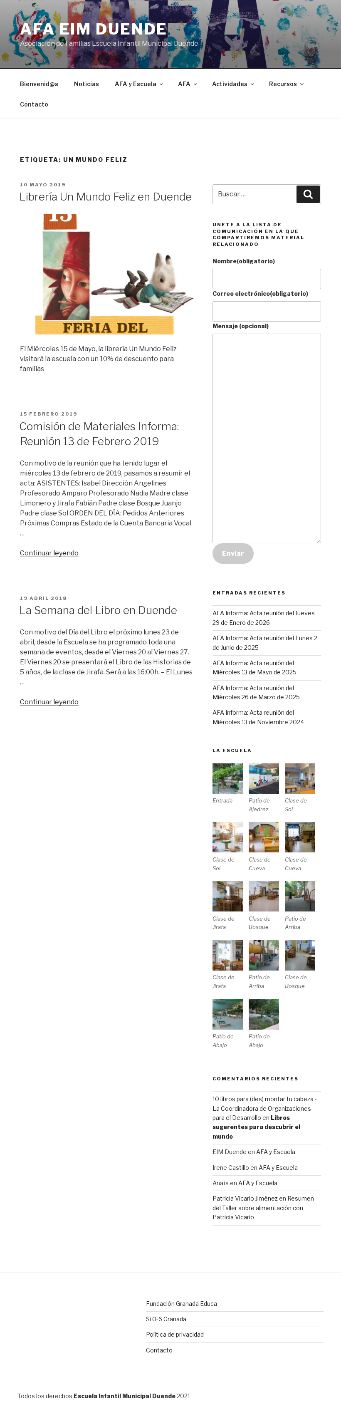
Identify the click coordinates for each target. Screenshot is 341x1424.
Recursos (283, 83)
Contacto (34, 104)
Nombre (244, 261)
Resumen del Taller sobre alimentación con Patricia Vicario (263, 1208)
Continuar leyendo (49, 553)
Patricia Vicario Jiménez (245, 1198)
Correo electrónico (260, 293)
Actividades (229, 83)
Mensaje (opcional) (241, 325)
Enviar (233, 553)
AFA (184, 83)
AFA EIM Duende (94, 29)
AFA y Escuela (135, 83)
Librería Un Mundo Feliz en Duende (105, 196)
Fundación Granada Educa (181, 1303)
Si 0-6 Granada (166, 1318)
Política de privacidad (175, 1334)
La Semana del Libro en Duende (98, 610)
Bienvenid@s (39, 83)
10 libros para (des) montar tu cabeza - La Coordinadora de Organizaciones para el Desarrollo (265, 1108)
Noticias (86, 83)
